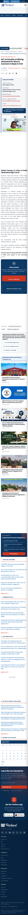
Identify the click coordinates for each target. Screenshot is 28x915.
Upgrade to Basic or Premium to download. (14, 110)
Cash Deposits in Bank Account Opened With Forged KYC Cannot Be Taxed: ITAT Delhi (13, 666)
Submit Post (16, 1)
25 (6, 759)
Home (2, 15)
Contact (3, 894)
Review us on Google (10, 350)
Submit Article (4, 889)
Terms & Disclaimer (12, 906)
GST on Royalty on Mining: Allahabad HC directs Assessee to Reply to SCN (12, 61)
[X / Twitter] (6, 832)
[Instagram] (17, 832)
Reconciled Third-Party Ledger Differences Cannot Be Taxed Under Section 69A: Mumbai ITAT (13, 622)
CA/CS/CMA (4, 864)
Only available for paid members (12, 96)
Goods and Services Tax (11, 51)
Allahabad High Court (15, 105)
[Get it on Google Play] (9, 815)
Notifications (4, 871)
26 (10, 759)
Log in (13, 114)
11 (6, 753)
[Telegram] (24, 832)
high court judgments (13, 329)
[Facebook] (2, 832)
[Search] (26, 15)
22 (21, 756)
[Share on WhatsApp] (13, 73)
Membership (4, 896)
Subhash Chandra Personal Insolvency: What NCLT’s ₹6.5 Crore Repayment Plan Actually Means (13, 659)
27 (14, 759)
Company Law (4, 855)
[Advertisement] (14, 32)
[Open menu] (25, 5)
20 (14, 756)
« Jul (2, 764)
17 (2, 756)
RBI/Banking (4, 860)
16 (25, 753)
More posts (4, 593)
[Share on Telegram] (16, 73)
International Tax (5, 849)
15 (21, 753)
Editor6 (5, 68)
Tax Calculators (4, 880)
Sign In (23, 1)
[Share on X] (6, 73)
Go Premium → (14, 554)
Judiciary (20, 51)
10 (2, 753)
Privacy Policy (4, 906)
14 (17, 753)
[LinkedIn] (13, 832)
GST (4, 329)
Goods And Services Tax (15, 326)
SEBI (2, 857)
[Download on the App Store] (19, 815)
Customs (3, 844)
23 (25, 756)
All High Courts (6, 105)
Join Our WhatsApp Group (12, 342)
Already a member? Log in (14, 288)
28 (17, 759)
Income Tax (7, 15)
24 (3, 759)
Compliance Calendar (6, 878)
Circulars (3, 873)
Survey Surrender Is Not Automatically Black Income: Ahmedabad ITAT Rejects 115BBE (13, 614)
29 (21, 759)
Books (7, 1)
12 (10, 753)
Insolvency (3, 862)
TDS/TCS (3, 846)
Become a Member (14, 279)
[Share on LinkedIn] (9, 73)
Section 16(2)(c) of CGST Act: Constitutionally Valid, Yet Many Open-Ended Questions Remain (12, 577)
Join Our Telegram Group (12, 346)
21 (17, 756)
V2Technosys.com (5, 904)
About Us (3, 887)
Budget (14, 15)
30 (25, 759)
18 (6, 756)
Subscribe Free (7, 787)
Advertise (3, 892)
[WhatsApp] (20, 832)
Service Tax (20, 15)
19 (10, 756)
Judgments (3, 876)
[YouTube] (9, 832)
